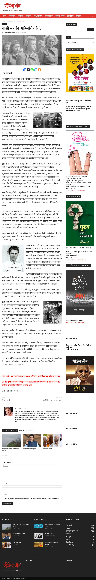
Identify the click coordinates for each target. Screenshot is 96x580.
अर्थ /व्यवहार (38, 16)
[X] (28, 69)
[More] (39, 69)
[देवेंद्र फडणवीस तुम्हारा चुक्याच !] (32, 440)
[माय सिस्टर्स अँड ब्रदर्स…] (38, 535)
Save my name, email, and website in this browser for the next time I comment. (31, 498)
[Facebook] (24, 69)
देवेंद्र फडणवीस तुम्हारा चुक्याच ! (29, 448)
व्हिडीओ (78, 16)
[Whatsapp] (32, 69)
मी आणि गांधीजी (6, 400)
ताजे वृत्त (20, 16)
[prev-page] (3, 454)
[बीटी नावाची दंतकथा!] (52, 440)
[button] (91, 16)
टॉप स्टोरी (70, 16)
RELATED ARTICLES (9, 430)
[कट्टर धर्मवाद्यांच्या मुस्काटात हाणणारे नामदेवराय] (38, 544)
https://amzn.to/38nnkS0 (76, 190)
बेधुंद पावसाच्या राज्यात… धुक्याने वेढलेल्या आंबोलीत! (21, 525)
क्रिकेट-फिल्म (60, 16)
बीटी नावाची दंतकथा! (48, 448)
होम (4, 16)
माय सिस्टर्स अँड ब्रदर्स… (49, 534)
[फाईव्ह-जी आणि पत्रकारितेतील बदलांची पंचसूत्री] (38, 526)
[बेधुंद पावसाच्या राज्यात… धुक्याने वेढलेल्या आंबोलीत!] (11, 440)
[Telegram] (35, 69)
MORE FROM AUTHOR (26, 430)
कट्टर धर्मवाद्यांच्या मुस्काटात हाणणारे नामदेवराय (52, 543)
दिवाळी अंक (49, 16)
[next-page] (6, 454)
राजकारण (12, 16)
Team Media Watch (9, 32)
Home (3, 21)
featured (9, 21)
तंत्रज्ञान (28, 16)
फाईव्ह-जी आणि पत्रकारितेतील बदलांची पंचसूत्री (52, 525)
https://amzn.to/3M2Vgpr (75, 322)
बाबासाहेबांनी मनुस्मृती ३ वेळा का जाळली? (52, 400)
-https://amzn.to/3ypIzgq (76, 258)
